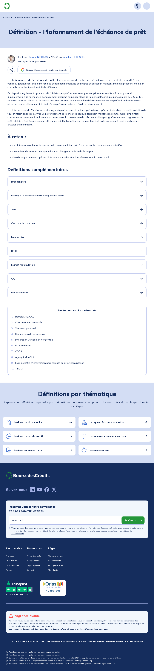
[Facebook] (46, 489)
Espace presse (33, 565)
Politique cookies (55, 565)
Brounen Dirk (18, 181)
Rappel (9, 570)
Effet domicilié (23, 345)
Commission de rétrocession (30, 333)
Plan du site (53, 570)
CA (13, 278)
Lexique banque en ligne (28, 449)
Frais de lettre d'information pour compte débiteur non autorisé (49, 362)
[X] (54, 489)
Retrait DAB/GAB (24, 316)
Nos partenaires (34, 561)
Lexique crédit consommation (107, 422)
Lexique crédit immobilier (29, 422)
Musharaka (17, 237)
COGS (18, 351)
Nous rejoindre (12, 565)
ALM (13, 209)
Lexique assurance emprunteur (107, 436)
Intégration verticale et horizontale (34, 339)
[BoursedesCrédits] (28, 475)
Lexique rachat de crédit (28, 436)
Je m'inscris (130, 520)
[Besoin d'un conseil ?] (137, 6)
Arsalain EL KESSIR (74, 56)
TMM (20, 368)
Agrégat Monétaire (25, 357)
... (13, 17)
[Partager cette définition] (11, 70)
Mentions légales (55, 556)
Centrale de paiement (23, 223)
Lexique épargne (99, 449)
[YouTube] (39, 489)
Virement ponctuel (25, 328)
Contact (30, 570)
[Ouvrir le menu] (146, 6)
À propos (10, 556)
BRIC (14, 250)
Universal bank (19, 292)
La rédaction (11, 561)
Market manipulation (23, 264)
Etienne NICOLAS (38, 56)
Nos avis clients (34, 556)
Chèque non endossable (28, 322)
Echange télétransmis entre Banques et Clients (37, 195)
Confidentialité (54, 561)
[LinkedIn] (32, 489)
